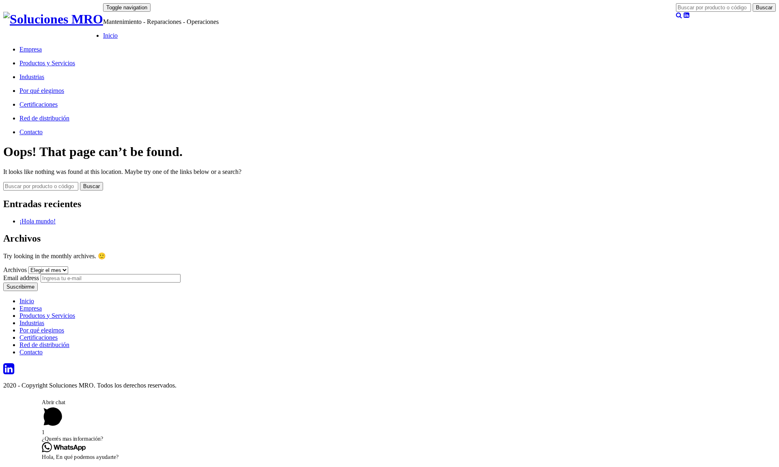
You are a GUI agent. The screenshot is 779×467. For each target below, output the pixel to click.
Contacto (31, 132)
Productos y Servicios (47, 63)
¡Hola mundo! (37, 221)
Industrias (31, 76)
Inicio (110, 35)
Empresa (30, 49)
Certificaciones (38, 104)
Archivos (15, 269)
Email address (21, 277)
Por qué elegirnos (41, 90)
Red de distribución (44, 118)
